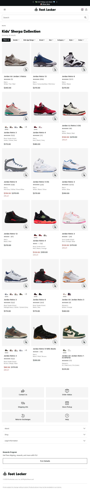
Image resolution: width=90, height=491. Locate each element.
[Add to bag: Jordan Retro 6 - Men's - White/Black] (84, 69)
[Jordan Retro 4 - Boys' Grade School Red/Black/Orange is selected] (35, 235)
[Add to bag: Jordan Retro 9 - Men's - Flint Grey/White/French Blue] (26, 175)
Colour (80, 40)
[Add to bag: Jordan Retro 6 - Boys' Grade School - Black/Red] (55, 285)
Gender (15, 40)
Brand (41, 40)
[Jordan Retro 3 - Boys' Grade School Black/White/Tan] (11, 127)
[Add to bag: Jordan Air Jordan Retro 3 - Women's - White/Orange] (84, 285)
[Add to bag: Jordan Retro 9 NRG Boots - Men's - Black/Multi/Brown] (55, 342)
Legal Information (11, 441)
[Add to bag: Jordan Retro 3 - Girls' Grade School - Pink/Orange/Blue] (84, 227)
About (7, 428)
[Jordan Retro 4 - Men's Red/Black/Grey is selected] (35, 127)
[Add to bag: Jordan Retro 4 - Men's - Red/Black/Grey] (55, 118)
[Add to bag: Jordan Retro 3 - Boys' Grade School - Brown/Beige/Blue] (26, 342)
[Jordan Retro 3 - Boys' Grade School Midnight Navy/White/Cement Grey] (16, 127)
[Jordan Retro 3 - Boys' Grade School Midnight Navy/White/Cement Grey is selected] (6, 294)
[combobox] (45, 17)
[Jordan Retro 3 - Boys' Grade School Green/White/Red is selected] (6, 127)
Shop (6, 435)
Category (60, 40)
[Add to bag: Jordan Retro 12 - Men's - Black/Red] (26, 227)
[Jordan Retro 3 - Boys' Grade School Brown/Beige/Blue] (21, 127)
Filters (5, 40)
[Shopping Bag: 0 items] (86, 9)
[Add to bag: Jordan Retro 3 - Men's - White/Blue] (84, 175)
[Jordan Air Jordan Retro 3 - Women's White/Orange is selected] (64, 294)
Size (50, 40)
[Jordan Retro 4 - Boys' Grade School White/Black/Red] (45, 235)
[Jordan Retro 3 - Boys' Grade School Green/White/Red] (16, 294)
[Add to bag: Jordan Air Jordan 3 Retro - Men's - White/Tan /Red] (26, 69)
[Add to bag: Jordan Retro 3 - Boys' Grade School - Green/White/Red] (26, 118)
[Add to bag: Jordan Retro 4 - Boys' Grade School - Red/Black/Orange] (55, 227)
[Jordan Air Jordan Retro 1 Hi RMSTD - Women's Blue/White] (69, 350)
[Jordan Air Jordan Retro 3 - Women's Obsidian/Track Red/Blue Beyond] (69, 294)
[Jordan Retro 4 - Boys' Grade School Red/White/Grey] (40, 235)
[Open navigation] (5, 9)
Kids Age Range (28, 40)
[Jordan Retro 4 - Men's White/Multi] (40, 127)
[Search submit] (85, 17)
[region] (45, 3)
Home (4, 25)
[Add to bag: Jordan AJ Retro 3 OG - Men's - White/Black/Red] (84, 118)
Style (71, 40)
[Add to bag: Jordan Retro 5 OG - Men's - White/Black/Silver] (55, 175)
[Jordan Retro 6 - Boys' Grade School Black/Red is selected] (35, 294)
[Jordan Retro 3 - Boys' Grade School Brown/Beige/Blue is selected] (6, 350)
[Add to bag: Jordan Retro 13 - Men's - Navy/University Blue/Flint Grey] (55, 69)
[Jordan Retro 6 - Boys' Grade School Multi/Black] (40, 294)
